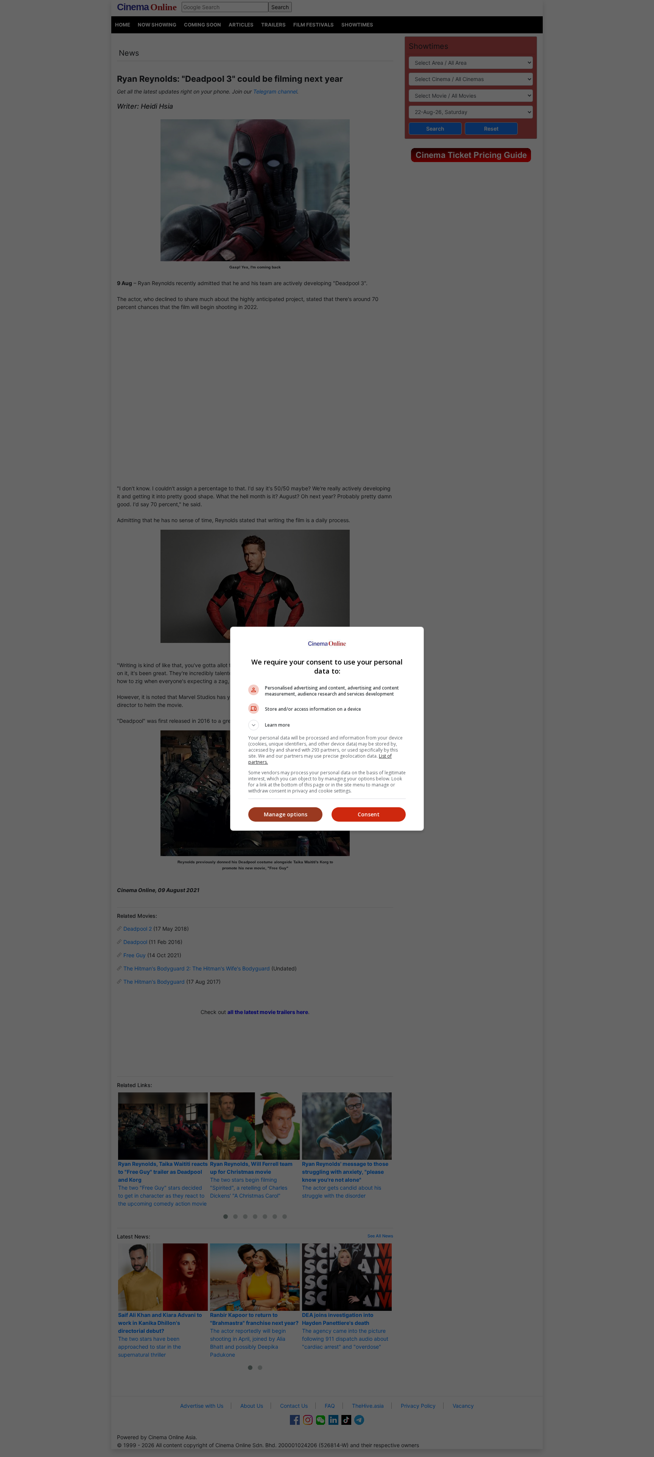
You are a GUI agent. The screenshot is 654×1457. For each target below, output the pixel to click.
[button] (327, 725)
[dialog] (327, 729)
